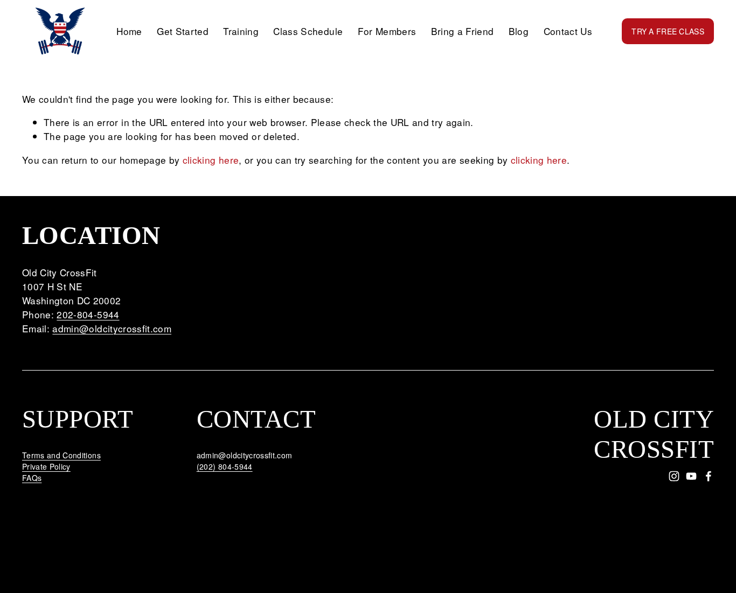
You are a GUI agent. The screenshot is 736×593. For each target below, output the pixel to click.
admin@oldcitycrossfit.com (111, 328)
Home (129, 31)
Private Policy (46, 466)
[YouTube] (691, 476)
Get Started (183, 31)
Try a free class (667, 31)
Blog (519, 31)
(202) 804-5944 (225, 466)
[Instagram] (674, 476)
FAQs (31, 477)
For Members (387, 31)
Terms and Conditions (61, 455)
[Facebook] (708, 476)
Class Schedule (308, 31)
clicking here (211, 159)
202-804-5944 (88, 314)
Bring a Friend (462, 31)
